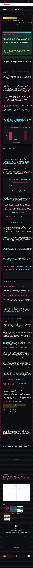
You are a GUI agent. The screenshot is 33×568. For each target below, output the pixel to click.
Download (6, 474)
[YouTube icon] (17, 547)
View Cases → (5, 499)
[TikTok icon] (19, 547)
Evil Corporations (6, 4)
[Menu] (30, 4)
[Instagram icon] (15, 547)
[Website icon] (14, 547)
